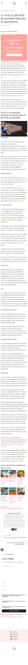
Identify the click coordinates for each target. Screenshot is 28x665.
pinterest (15, 636)
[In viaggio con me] (14, 2)
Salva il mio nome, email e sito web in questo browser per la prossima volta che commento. (14, 595)
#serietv (6, 506)
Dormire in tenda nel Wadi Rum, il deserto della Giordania (12, 499)
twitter (15, 639)
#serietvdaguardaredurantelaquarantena (12, 508)
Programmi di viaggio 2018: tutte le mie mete (12, 481)
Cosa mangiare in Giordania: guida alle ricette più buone (21, 481)
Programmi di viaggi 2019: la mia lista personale (20, 498)
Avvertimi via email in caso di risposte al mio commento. (13, 602)
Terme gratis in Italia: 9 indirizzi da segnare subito (4, 498)
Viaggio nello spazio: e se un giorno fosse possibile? (4, 481)
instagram (15, 634)
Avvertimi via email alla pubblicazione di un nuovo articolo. (13, 607)
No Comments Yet (9, 554)
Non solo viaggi (5, 10)
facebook (15, 632)
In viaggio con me (6, 25)
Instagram (18, 461)
